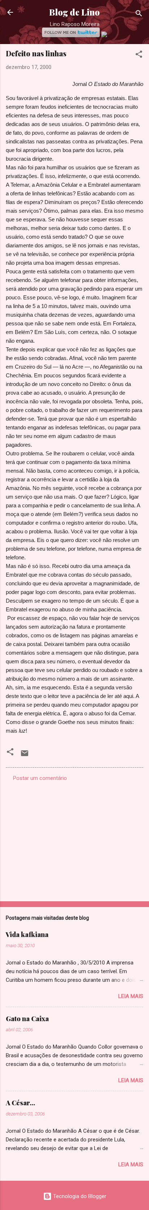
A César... (20, 1102)
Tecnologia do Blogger (79, 1196)
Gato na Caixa (27, 1018)
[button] (139, 55)
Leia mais (130, 996)
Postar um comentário (40, 778)
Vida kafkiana (27, 934)
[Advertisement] (74, 839)
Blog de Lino (74, 12)
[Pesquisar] (139, 15)
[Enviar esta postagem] (24, 756)
